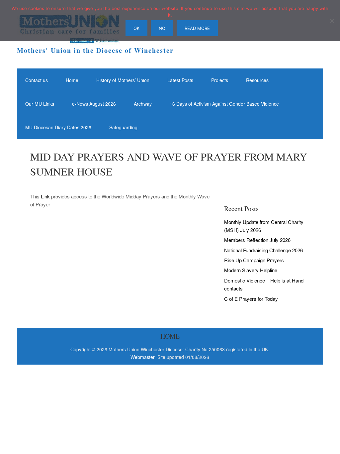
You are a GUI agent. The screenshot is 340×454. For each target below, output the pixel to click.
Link (45, 196)
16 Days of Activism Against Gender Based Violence (224, 103)
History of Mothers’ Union (122, 80)
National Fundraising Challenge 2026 (263, 250)
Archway (143, 103)
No (162, 28)
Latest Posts (180, 80)
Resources (257, 80)
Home (72, 80)
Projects (219, 80)
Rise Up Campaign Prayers (254, 260)
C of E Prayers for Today (251, 298)
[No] (331, 20)
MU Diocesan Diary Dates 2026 (58, 127)
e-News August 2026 (94, 103)
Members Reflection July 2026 (257, 239)
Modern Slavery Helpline (250, 270)
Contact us (36, 80)
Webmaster (143, 357)
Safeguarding (123, 127)
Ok (136, 28)
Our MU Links (39, 103)
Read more (197, 28)
